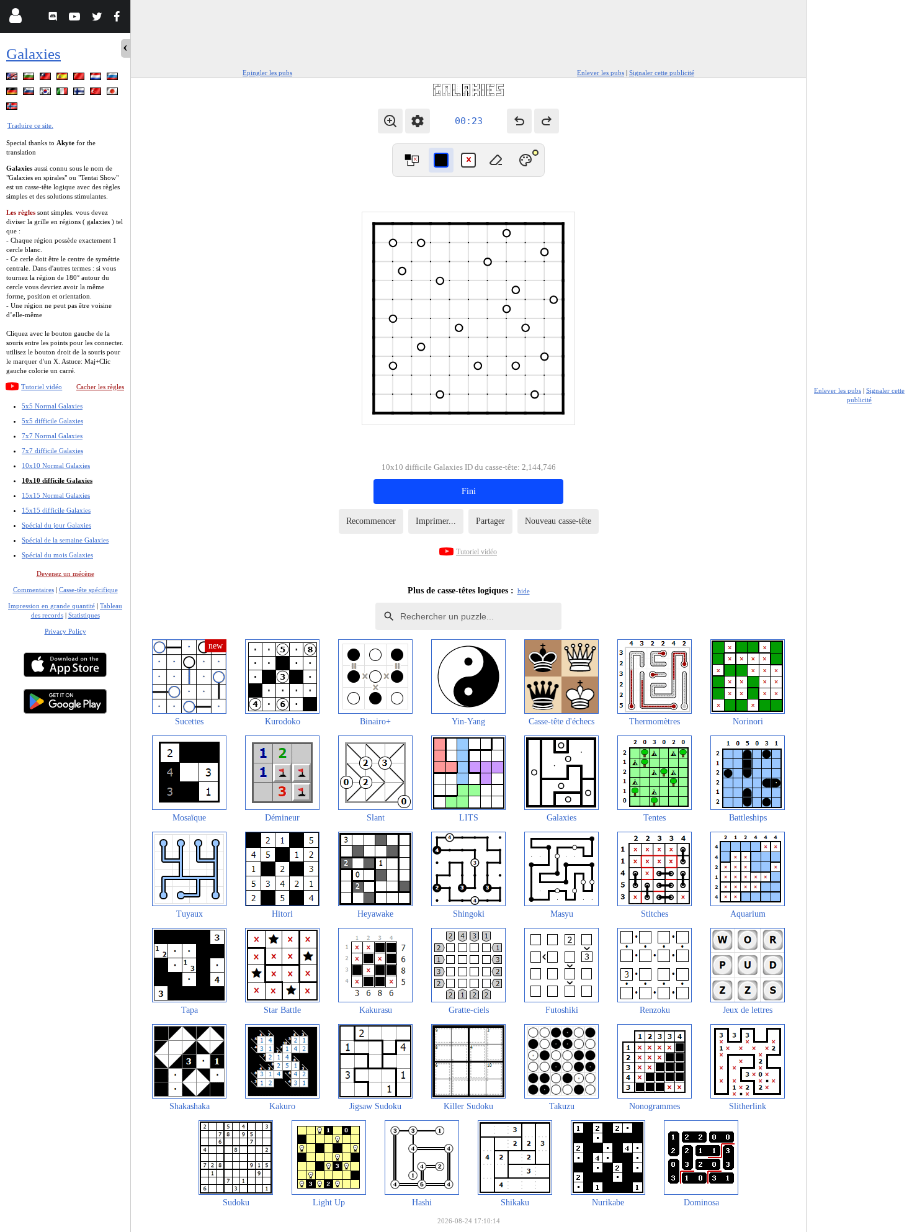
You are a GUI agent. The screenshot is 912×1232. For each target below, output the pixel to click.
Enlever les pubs (600, 72)
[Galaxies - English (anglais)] (13, 78)
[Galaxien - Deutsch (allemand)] (13, 93)
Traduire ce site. (30, 125)
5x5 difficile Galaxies (52, 421)
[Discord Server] (54, 18)
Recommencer (371, 521)
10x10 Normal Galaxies (56, 465)
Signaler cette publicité (661, 72)
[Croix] (468, 160)
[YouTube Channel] (76, 18)
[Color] (525, 160)
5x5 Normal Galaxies (52, 406)
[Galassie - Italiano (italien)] (63, 93)
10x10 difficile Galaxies (57, 480)
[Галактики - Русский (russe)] (113, 78)
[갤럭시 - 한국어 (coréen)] (46, 93)
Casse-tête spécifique (88, 589)
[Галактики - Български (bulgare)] (30, 78)
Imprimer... (436, 521)
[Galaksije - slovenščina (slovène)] (30, 93)
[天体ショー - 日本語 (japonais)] (113, 93)
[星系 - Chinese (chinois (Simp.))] (80, 78)
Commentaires (33, 589)
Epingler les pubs (267, 72)
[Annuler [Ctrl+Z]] (519, 121)
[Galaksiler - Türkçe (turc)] (97, 93)
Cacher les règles (100, 386)
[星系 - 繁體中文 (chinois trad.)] (46, 78)
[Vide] (495, 160)
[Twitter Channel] (98, 18)
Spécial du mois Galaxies (57, 555)
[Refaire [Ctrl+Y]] (546, 121)
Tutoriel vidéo (41, 386)
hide (523, 591)
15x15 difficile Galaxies (56, 510)
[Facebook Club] (119, 18)
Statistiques (84, 615)
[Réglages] (417, 121)
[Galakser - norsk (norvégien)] (13, 108)
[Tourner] (411, 160)
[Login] (15, 18)
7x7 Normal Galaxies (52, 435)
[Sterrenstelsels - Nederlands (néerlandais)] (97, 78)
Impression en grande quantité (51, 605)
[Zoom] (390, 121)
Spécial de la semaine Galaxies (65, 540)
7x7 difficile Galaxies (52, 450)
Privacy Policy (65, 631)
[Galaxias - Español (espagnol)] (63, 78)
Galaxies (33, 53)
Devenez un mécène (65, 573)
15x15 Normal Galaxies (56, 495)
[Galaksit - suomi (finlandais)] (80, 93)
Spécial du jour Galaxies (56, 525)
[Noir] (441, 160)
